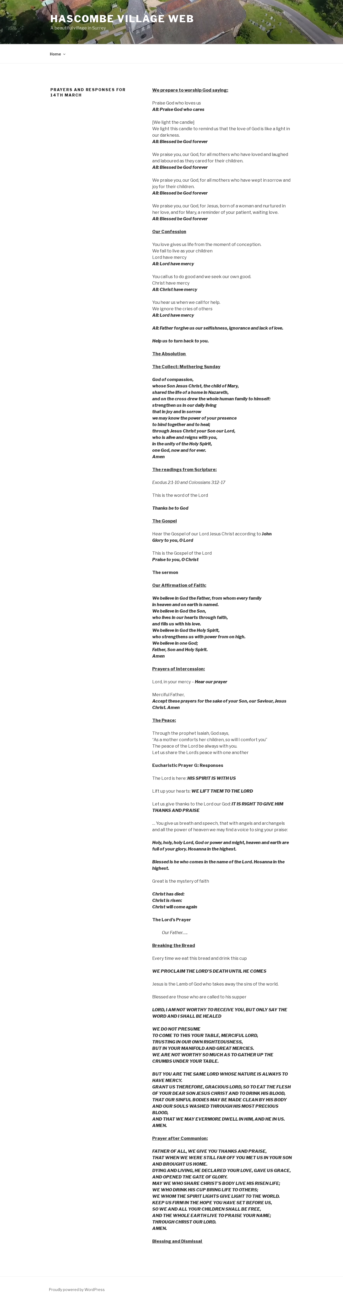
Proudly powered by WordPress (77, 1289)
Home (55, 54)
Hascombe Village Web (122, 19)
